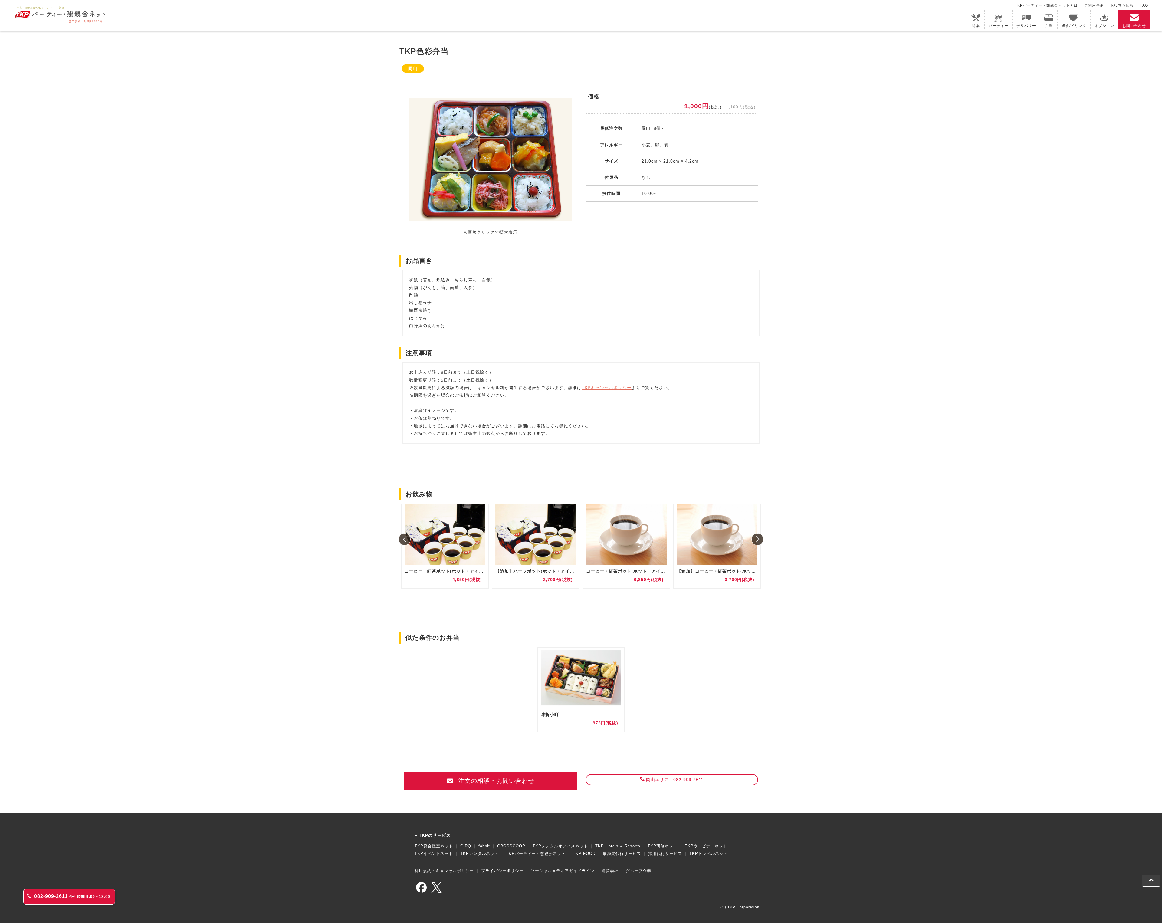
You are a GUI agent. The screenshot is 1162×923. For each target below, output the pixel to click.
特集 (976, 26)
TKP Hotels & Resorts (617, 846)
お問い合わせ (1134, 26)
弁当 (1049, 26)
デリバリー (1026, 26)
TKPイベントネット (434, 853)
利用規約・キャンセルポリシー (444, 871)
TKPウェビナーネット (706, 846)
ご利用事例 (1094, 5)
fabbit (484, 846)
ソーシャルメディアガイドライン (562, 871)
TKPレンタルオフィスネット (560, 846)
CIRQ (465, 846)
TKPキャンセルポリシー (607, 387)
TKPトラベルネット (708, 853)
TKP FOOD (584, 853)
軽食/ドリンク (1074, 26)
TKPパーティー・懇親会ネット (536, 853)
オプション (1104, 26)
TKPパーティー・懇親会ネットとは (1046, 5)
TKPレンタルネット (479, 853)
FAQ (1144, 5)
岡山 (412, 68)
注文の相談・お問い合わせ (495, 780)
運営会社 (610, 871)
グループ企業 (638, 871)
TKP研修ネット (663, 846)
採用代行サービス (665, 853)
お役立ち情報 (1122, 5)
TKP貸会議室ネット (434, 846)
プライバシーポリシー (502, 871)
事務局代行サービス (622, 853)
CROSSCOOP (511, 846)
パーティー (998, 26)
